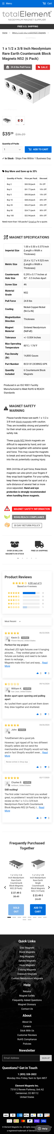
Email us (32, 222)
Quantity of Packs (10, 144)
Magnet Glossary (27, 1004)
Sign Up (46, 1058)
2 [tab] (22, 558)
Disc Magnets (27, 947)
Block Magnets (27, 952)
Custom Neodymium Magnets (27, 978)
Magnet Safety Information (32, 509)
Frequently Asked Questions (27, 1000)
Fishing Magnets (27, 969)
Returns (27, 991)
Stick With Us (27, 1030)
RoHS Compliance (27, 1039)
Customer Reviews (27, 1035)
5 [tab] (36, 558)
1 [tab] (18, 558)
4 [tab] (31, 558)
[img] (12, 633)
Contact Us (27, 1008)
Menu (9, 3)
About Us (27, 1021)
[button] (14, 593)
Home (4, 33)
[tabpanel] (14, 548)
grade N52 (19, 440)
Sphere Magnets (27, 960)
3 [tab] (27, 558)
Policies (27, 1043)
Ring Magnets (27, 956)
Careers (27, 1026)
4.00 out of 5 (35, 583)
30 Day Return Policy (27, 525)
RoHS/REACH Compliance (29, 517)
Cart (49, 3)
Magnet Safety (27, 995)
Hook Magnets (27, 965)
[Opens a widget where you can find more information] (42, 1129)
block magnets (24, 421)
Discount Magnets (27, 974)
